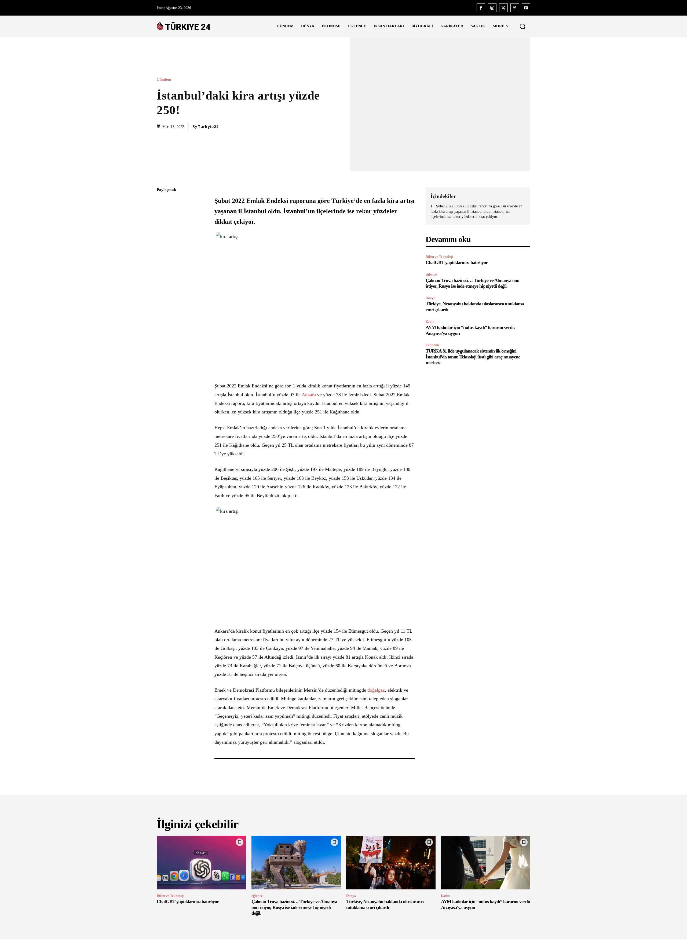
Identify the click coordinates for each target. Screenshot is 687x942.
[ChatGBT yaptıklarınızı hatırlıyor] (201, 862)
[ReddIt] (162, 253)
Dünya (430, 298)
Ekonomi (432, 345)
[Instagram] (492, 7)
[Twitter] (503, 7)
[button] (522, 26)
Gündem (164, 80)
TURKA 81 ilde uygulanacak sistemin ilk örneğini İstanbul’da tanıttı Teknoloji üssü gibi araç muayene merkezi (473, 356)
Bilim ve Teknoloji (439, 257)
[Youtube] (526, 7)
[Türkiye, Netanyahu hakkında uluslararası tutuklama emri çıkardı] (391, 862)
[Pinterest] (514, 7)
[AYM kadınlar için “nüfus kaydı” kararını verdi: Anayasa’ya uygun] (485, 862)
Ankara (309, 394)
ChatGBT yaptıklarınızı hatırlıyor (457, 262)
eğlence (431, 274)
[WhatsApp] (162, 240)
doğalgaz (376, 690)
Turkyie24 (208, 126)
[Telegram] (162, 266)
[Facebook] (481, 7)
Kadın (430, 322)
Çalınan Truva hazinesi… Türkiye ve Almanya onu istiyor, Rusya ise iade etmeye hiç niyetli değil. (472, 283)
